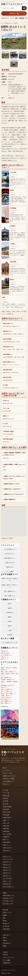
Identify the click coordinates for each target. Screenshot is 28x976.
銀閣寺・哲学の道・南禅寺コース (10, 579)
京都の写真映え (7, 817)
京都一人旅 (6, 823)
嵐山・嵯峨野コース (9, 591)
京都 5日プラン (7, 875)
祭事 (16, 18)
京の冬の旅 (6, 926)
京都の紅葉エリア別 (8, 895)
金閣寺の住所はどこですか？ (12, 483)
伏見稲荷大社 (9, 612)
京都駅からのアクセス (9, 776)
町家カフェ (6, 839)
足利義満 (12, 113)
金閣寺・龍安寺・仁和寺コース (10, 586)
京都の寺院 (6, 826)
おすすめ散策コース (9, 549)
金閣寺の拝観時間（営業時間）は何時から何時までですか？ (14, 454)
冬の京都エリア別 (8, 901)
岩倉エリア (4, 687)
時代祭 (5, 920)
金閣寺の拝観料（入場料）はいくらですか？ (14, 465)
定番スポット (4, 659)
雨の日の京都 (6, 812)
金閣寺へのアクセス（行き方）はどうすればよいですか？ (14, 477)
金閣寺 (10, 608)
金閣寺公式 (11, 98)
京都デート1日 (7, 881)
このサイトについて (8, 957)
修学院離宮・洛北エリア (7, 685)
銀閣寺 (10, 617)
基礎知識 (21, 18)
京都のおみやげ (9, 562)
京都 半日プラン (7, 862)
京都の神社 (6, 828)
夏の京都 (5, 804)
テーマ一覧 (6, 793)
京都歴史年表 (4, 706)
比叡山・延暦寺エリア (7, 689)
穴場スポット (4, 657)
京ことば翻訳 (9, 571)
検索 (24, 8)
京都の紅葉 (6, 795)
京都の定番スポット (9, 558)
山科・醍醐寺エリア (6, 701)
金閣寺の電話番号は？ (10, 499)
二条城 (10, 630)
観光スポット (9, 23)
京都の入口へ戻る (6, 973)
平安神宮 (9, 634)
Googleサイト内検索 (8, 778)
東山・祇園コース (10, 596)
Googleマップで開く (7, 538)
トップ (2, 23)
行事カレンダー (7, 912)
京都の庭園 (6, 814)
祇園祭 (5, 915)
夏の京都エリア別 (8, 903)
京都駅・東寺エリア (6, 695)
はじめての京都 (7, 878)
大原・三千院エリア (6, 691)
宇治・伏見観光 (7, 834)
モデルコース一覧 (8, 859)
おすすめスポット (10, 553)
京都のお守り (9, 567)
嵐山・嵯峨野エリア (6, 677)
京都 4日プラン (7, 873)
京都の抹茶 (6, 831)
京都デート (6, 820)
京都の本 (5, 954)
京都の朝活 (6, 809)
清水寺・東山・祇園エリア (8, 693)
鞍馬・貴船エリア (6, 699)
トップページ (6, 770)
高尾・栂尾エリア (6, 703)
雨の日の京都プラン (8, 886)
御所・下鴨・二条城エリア (8, 671)
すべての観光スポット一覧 (9, 642)
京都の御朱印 (6, 842)
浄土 (13, 130)
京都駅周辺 (6, 836)
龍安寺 (10, 626)
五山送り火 (6, 923)
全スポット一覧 (14, 13)
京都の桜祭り (6, 929)
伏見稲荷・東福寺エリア (7, 679)
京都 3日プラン (7, 870)
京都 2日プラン (7, 867)
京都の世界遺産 (7, 806)
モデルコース (5, 18)
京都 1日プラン (7, 864)
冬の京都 (5, 801)
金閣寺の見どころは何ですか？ (12, 489)
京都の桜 (5, 798)
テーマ (12, 18)
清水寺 (10, 603)
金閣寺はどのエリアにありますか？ (14, 494)
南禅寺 (10, 621)
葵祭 (4, 918)
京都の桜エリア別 (8, 898)
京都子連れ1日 (7, 884)
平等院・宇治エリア (6, 697)
